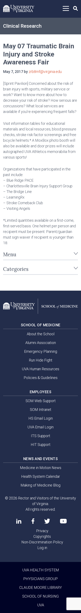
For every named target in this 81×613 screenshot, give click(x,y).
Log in (42, 547)
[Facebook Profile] (33, 521)
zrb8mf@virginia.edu (45, 71)
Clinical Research (22, 26)
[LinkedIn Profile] (19, 521)
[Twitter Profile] (47, 521)
